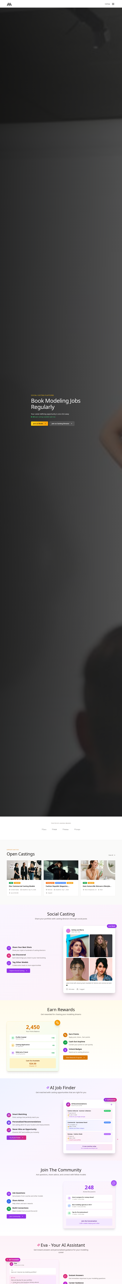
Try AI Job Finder (15, 1138)
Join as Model (38, 424)
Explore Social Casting (17, 971)
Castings (107, 4)
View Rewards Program (74, 1057)
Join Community (15, 1216)
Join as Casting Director (60, 424)
